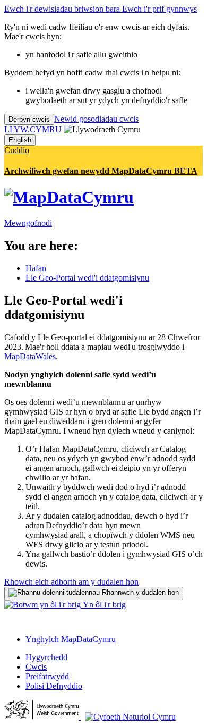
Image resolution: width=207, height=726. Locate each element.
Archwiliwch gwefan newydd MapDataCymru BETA (100, 170)
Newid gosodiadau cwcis (96, 118)
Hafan (35, 268)
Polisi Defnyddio (53, 685)
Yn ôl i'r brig (103, 604)
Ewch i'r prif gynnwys (159, 8)
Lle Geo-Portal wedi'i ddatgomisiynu (87, 277)
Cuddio (16, 150)
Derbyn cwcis (29, 119)
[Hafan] (69, 197)
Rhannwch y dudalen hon (139, 592)
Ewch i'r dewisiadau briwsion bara (63, 8)
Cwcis (36, 666)
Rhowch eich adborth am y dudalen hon (71, 581)
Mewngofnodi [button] (28, 222)
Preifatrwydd (47, 676)
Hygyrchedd (46, 657)
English (19, 140)
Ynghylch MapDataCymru (70, 639)
